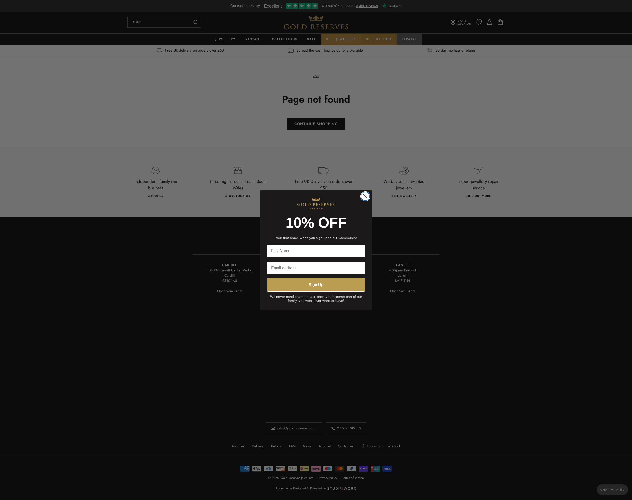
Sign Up (316, 285)
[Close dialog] (365, 196)
